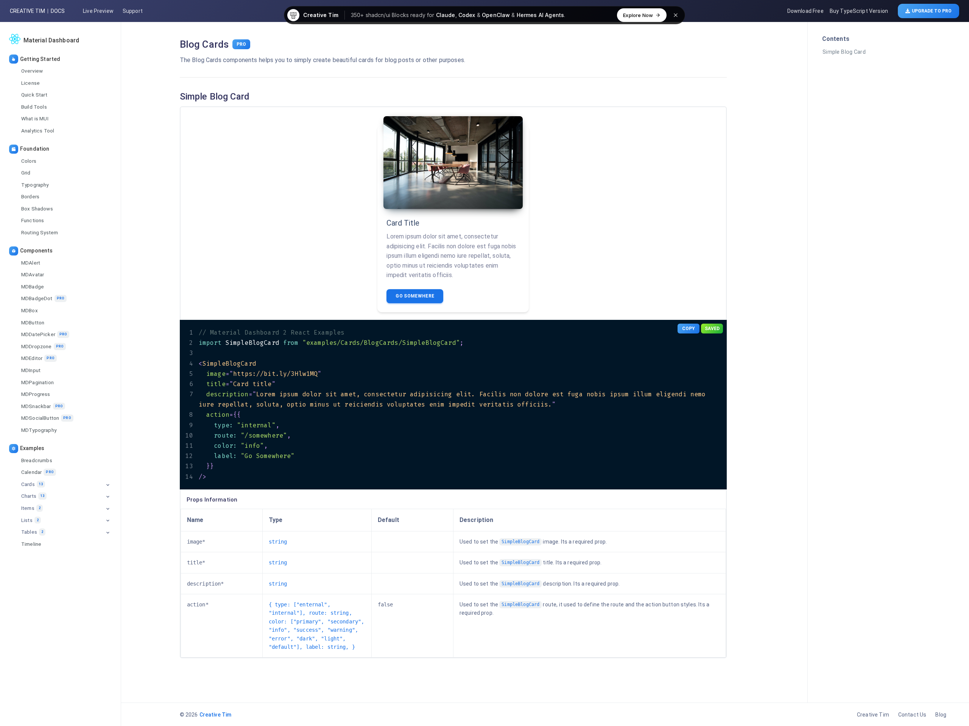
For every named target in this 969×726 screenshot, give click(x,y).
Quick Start (34, 95)
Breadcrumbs (36, 460)
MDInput (31, 370)
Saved (712, 328)
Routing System (39, 232)
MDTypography (38, 430)
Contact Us (912, 715)
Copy (688, 328)
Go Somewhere (415, 296)
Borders (30, 196)
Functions (32, 220)
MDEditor (38, 358)
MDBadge (32, 287)
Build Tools (34, 107)
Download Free (805, 11)
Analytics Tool (37, 131)
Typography (35, 185)
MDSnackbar (42, 406)
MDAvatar (32, 274)
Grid (26, 173)
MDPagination (37, 382)
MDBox (29, 310)
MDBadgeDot (42, 298)
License (30, 82)
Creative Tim (27, 11)
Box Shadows (37, 209)
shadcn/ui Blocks (387, 15)
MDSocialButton (46, 418)
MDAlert (30, 262)
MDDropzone (42, 346)
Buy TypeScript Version (859, 11)
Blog (940, 715)
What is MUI (34, 118)
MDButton (32, 322)
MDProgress (35, 394)
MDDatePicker (44, 334)
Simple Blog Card (844, 52)
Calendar (37, 472)
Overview (32, 71)
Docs (58, 11)
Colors (28, 160)
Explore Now (638, 15)
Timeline (31, 544)
